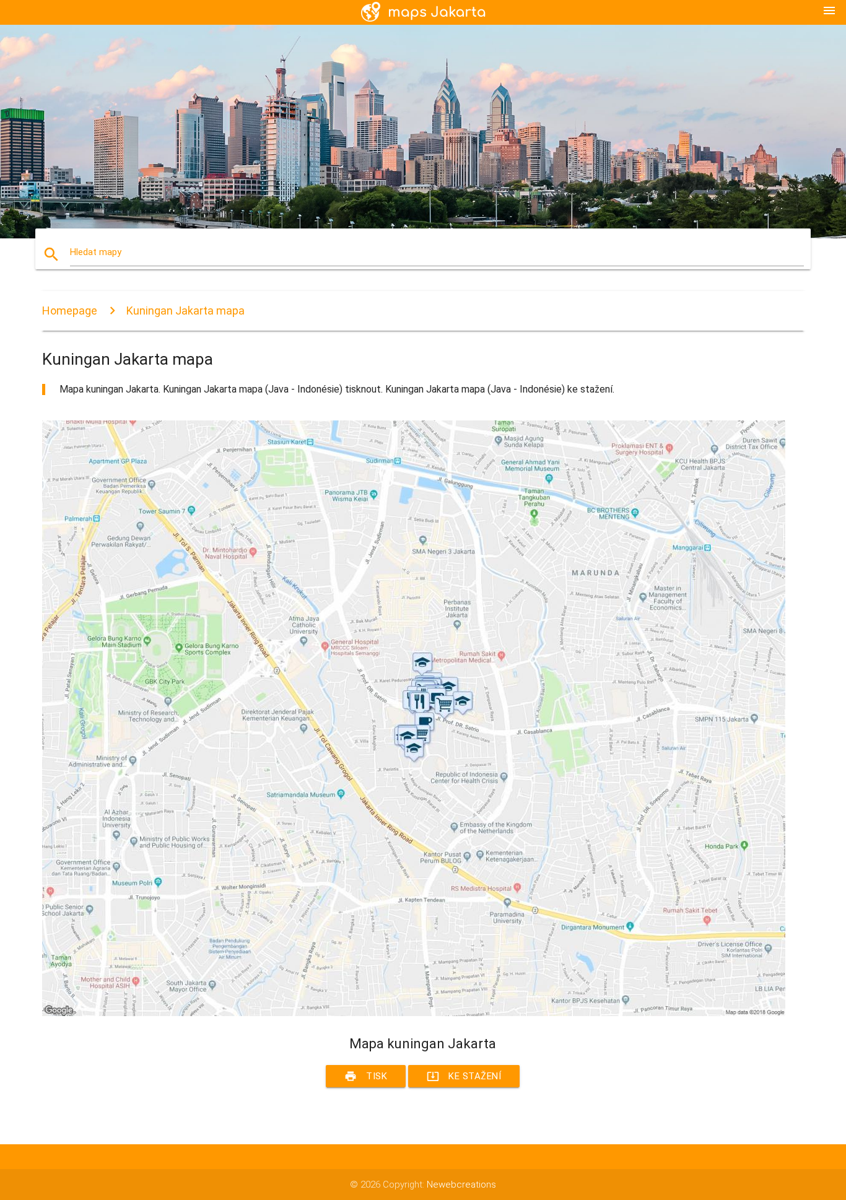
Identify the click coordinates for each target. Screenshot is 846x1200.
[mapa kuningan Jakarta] (413, 1013)
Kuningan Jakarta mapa (185, 310)
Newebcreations (461, 1184)
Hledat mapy (95, 252)
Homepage (69, 310)
